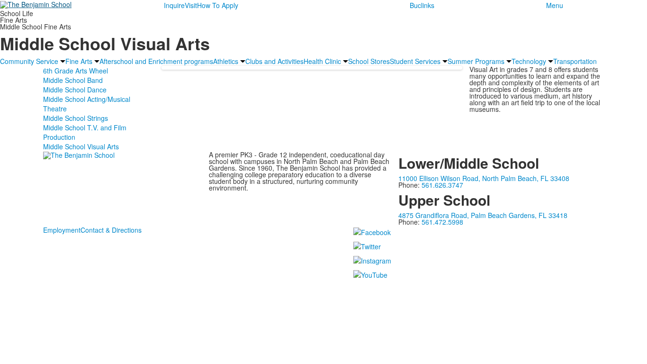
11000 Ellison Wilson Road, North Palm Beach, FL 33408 (483, 178)
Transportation (575, 61)
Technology (529, 61)
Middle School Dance (75, 89)
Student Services (415, 61)
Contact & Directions (111, 230)
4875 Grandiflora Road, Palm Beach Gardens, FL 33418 (482, 215)
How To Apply (217, 5)
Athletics (225, 61)
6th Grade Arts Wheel (75, 70)
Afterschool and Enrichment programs (156, 61)
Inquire (174, 5)
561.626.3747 (442, 185)
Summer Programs (476, 61)
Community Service (29, 61)
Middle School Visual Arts (81, 146)
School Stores (369, 61)
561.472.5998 (442, 222)
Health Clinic (322, 61)
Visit (191, 5)
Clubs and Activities (274, 61)
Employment (62, 230)
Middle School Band (73, 80)
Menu (554, 5)
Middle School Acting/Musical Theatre (86, 103)
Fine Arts (78, 61)
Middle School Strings (75, 118)
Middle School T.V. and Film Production (84, 132)
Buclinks (422, 5)
